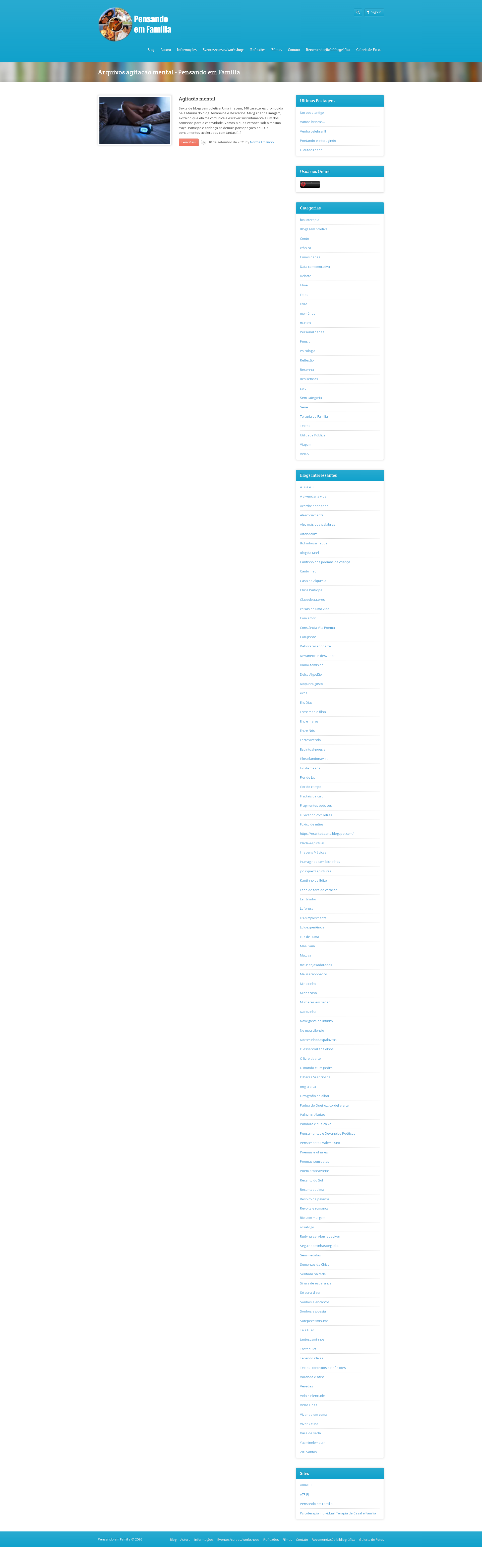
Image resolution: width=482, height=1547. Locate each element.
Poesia (305, 341)
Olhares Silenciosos (315, 1077)
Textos (305, 425)
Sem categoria (311, 397)
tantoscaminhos (312, 1339)
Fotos (304, 294)
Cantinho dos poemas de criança (325, 562)
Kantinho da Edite (313, 880)
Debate (305, 276)
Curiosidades (310, 257)
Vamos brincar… (312, 122)
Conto (304, 238)
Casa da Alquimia (313, 580)
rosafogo (307, 1227)
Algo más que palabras (317, 524)
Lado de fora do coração (318, 890)
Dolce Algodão (311, 674)
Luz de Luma (309, 936)
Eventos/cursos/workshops (223, 49)
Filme (304, 285)
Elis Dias (306, 702)
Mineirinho (308, 983)
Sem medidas (310, 1255)
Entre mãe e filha (313, 711)
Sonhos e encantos (315, 1302)
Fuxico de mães (312, 824)
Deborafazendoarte (315, 646)
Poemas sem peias (314, 1161)
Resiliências (309, 379)
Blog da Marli (310, 552)
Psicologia (307, 350)
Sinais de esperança (315, 1283)
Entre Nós (307, 730)
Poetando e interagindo (318, 140)
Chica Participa (311, 590)
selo (303, 388)
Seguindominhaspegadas (319, 1245)
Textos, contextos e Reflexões (323, 1367)
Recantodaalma (312, 1189)
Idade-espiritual (312, 843)
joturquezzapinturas (315, 871)
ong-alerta (308, 1086)
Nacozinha (308, 1011)
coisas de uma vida (314, 609)
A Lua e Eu (308, 487)
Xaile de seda (310, 1433)
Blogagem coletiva (314, 229)
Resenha (307, 369)
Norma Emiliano (262, 142)
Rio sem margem (312, 1217)
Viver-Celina (309, 1423)
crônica (305, 248)
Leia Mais (189, 142)
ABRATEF (306, 1485)
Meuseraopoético (313, 974)
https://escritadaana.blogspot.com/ (327, 833)
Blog (151, 49)
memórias (307, 313)
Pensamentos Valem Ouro (320, 1142)
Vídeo (304, 454)
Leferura (306, 908)
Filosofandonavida (314, 758)
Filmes (276, 49)
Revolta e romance (314, 1208)
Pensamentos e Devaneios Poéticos (327, 1133)
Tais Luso (307, 1330)
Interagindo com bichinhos (320, 861)
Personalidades (312, 332)
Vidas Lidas (308, 1405)
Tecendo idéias (311, 1358)
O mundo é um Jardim (316, 1067)
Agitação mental (197, 99)
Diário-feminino (312, 665)
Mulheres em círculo (315, 1002)
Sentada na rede (313, 1274)
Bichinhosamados (313, 543)
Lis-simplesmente (313, 918)
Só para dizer (310, 1292)
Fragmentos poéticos (316, 805)
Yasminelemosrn (313, 1442)
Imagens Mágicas (313, 852)
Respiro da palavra (314, 1199)
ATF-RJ (304, 1494)
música (305, 322)
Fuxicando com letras (316, 815)
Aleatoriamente (312, 515)
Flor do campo (310, 786)
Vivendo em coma (313, 1414)
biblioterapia (309, 219)
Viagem (305, 444)
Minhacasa (308, 993)
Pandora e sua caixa (315, 1124)
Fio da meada (310, 768)
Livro (303, 304)
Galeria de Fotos (368, 49)
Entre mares (309, 721)
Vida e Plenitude (312, 1395)
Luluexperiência (312, 927)
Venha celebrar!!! (313, 131)
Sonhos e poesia (313, 1311)
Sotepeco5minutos (314, 1321)
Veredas (306, 1386)
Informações (187, 49)
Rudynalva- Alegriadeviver (320, 1236)
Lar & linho (308, 899)
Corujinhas (308, 637)
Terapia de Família (314, 416)
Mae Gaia (307, 946)
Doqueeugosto (311, 683)
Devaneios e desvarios (317, 655)
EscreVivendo (310, 740)
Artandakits (309, 534)
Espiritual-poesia (313, 749)
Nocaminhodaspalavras (318, 1039)
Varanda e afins (312, 1377)
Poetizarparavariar (314, 1170)
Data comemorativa (315, 266)
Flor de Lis (307, 777)
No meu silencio (312, 1030)
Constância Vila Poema (317, 627)
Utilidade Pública (312, 435)
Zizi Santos (308, 1452)
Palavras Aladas (312, 1114)
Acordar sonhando (314, 506)
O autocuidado (311, 150)
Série (304, 407)
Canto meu (308, 571)
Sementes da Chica (314, 1264)
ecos (303, 693)
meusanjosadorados (316, 965)
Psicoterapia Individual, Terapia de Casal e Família (338, 1513)
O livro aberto (310, 1058)
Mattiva (305, 955)
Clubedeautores (312, 599)
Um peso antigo (312, 112)
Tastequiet (308, 1349)
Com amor (308, 618)
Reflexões (257, 49)
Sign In (376, 12)
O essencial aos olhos (317, 1049)
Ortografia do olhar (314, 1096)
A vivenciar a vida (313, 496)
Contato (294, 49)
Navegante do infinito (316, 1021)
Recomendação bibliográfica (328, 49)
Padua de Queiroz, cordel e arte (324, 1105)
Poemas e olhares (314, 1152)
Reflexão (307, 360)
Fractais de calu (312, 796)
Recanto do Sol (311, 1180)
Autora (165, 49)
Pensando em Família (316, 1503)
